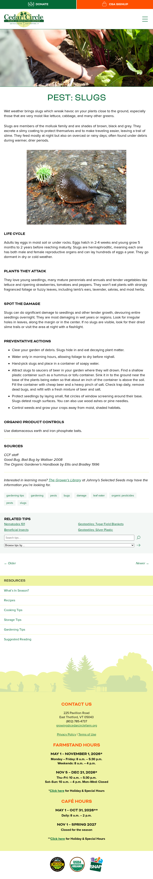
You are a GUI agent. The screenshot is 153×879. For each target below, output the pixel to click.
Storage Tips (12, 620)
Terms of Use (87, 734)
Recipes (9, 600)
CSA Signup (118, 4)
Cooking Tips (13, 610)
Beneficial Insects (16, 530)
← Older (10, 563)
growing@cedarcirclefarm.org (76, 726)
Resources (14, 580)
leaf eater (99, 495)
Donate (42, 4)
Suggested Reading (17, 639)
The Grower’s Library (65, 480)
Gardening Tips (15, 495)
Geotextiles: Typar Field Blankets (101, 524)
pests (9, 503)
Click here (57, 791)
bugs (67, 495)
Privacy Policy (66, 734)
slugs (23, 503)
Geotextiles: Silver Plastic (95, 530)
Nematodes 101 (14, 524)
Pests (53, 495)
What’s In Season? (16, 591)
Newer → (142, 563)
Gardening (37, 495)
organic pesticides (123, 495)
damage (81, 495)
